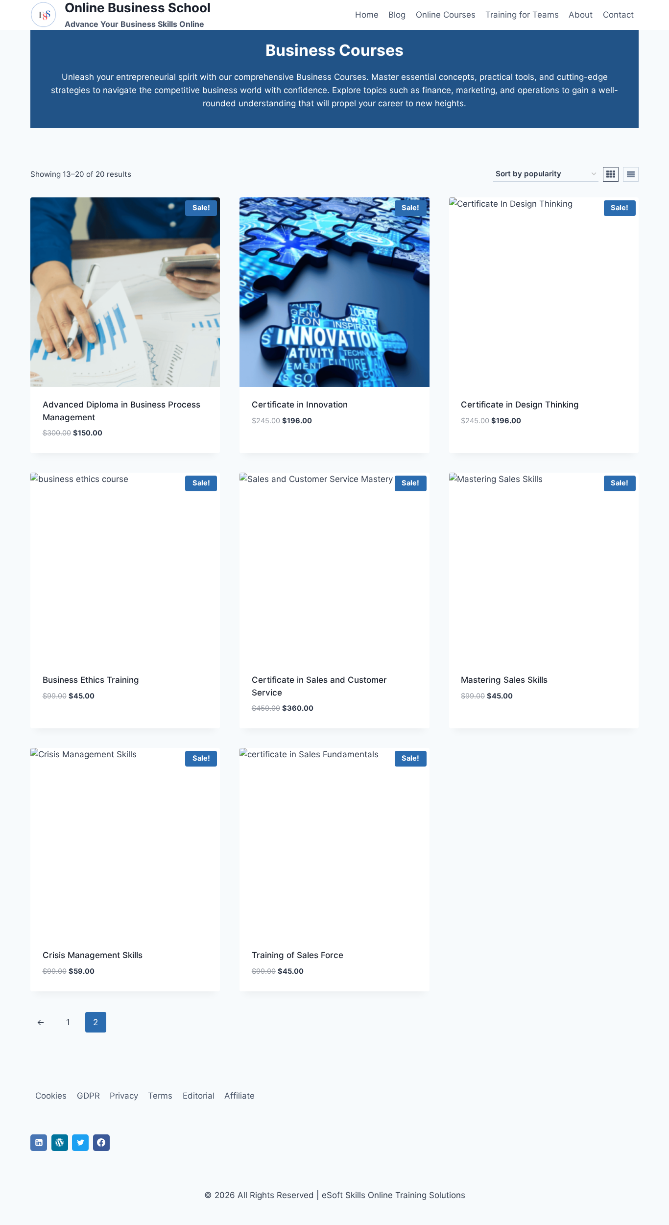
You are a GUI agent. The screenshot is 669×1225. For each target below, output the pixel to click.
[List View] (631, 174)
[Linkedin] (38, 1142)
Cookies (51, 1096)
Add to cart (276, 450)
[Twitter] (80, 1142)
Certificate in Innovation (300, 404)
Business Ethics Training (91, 680)
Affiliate (239, 1096)
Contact (618, 15)
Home (367, 15)
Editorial (199, 1096)
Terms (160, 1096)
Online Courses (446, 15)
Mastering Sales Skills (504, 680)
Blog (397, 15)
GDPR (88, 1096)
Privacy (124, 1096)
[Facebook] (101, 1142)
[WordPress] (59, 1142)
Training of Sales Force (297, 955)
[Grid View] (611, 174)
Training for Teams (522, 15)
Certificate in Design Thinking (520, 404)
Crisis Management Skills (93, 955)
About (581, 15)
